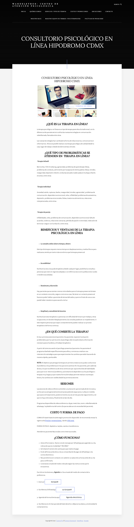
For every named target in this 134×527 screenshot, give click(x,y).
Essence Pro (59, 521)
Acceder (86, 521)
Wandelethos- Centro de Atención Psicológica (35, 5)
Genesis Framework (70, 521)
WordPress (80, 521)
